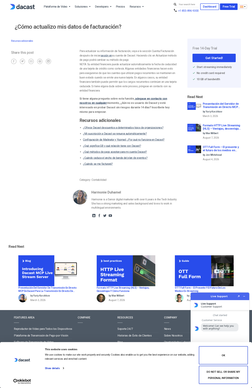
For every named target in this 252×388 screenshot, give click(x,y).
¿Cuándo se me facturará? (98, 164)
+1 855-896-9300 (188, 10)
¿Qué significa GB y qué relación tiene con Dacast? (112, 145)
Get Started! (214, 58)
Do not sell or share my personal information (223, 374)
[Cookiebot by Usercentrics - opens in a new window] (22, 381)
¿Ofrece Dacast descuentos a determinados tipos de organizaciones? (123, 127)
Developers (102, 6)
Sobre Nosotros (173, 335)
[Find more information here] (220, 339)
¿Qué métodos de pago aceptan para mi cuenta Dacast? (115, 151)
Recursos (135, 6)
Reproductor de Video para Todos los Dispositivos (43, 328)
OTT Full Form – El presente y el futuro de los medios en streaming (221, 148)
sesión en (106, 55)
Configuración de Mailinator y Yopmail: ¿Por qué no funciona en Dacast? (124, 139)
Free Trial (229, 6)
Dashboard (209, 6)
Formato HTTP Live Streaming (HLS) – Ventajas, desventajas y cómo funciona (221, 127)
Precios (120, 6)
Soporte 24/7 (125, 328)
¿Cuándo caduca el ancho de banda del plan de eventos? (115, 157)
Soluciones (81, 6)
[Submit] (175, 4)
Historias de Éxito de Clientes (134, 335)
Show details (52, 368)
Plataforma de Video (55, 6)
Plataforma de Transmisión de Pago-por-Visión (41, 335)
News (167, 328)
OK (223, 355)
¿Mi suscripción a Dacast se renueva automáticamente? (115, 133)
